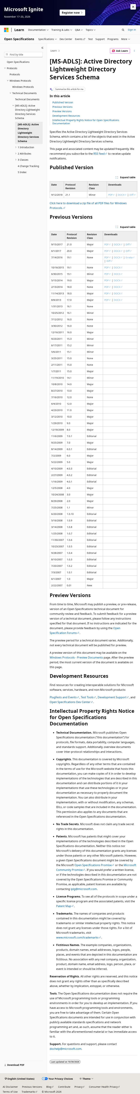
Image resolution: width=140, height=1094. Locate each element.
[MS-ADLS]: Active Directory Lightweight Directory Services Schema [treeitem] (28, 133)
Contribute (64, 1086)
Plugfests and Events (63, 697)
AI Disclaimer (10, 1086)
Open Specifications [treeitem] (18, 62)
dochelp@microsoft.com (65, 1049)
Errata (128, 257)
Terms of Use (10, 1091)
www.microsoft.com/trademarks (77, 937)
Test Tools (87, 697)
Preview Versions (62, 111)
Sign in (132, 29)
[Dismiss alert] (133, 7)
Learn (53, 50)
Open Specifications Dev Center (70, 702)
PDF (110, 194)
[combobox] (23, 54)
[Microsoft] (6, 30)
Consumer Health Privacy (103, 1086)
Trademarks (28, 1091)
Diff (131, 194)
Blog (48, 1086)
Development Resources (66, 115)
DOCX (121, 194)
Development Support (112, 697)
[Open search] (123, 30)
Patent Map (63, 906)
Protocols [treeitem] (15, 74)
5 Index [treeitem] (22, 172)
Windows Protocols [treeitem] (23, 86)
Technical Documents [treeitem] (27, 99)
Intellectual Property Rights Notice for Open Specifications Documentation (85, 121)
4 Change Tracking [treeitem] (28, 166)
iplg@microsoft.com (84, 889)
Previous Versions (62, 106)
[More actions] (134, 51)
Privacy (78, 1086)
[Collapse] (42, 48)
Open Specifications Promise (93, 865)
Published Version (62, 102)
